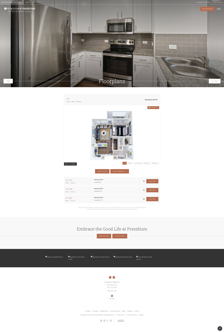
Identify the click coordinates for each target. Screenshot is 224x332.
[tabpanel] (112, 135)
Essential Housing (132, 315)
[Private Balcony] (146, 258)
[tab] (130, 163)
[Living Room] (100, 257)
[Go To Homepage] (20, 10)
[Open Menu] (218, 9)
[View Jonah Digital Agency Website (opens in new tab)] (120, 321)
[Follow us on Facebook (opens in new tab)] (110, 277)
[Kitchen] (123, 257)
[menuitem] (88, 311)
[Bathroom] (78, 258)
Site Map (141, 315)
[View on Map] (144, 181)
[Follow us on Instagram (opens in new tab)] (114, 277)
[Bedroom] (55, 257)
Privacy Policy (121, 315)
